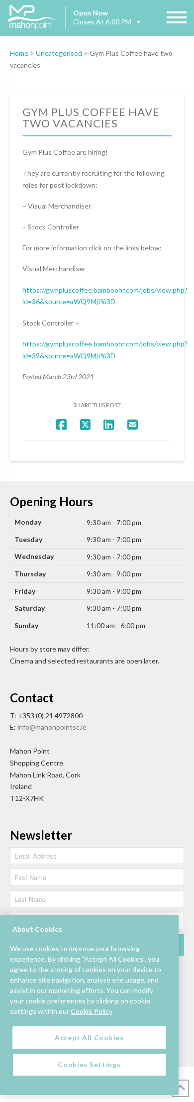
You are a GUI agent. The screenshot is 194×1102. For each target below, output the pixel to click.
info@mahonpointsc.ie (52, 727)
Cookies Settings (89, 1064)
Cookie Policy (91, 1011)
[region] (89, 1005)
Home (19, 53)
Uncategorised (59, 53)
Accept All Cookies (89, 1037)
